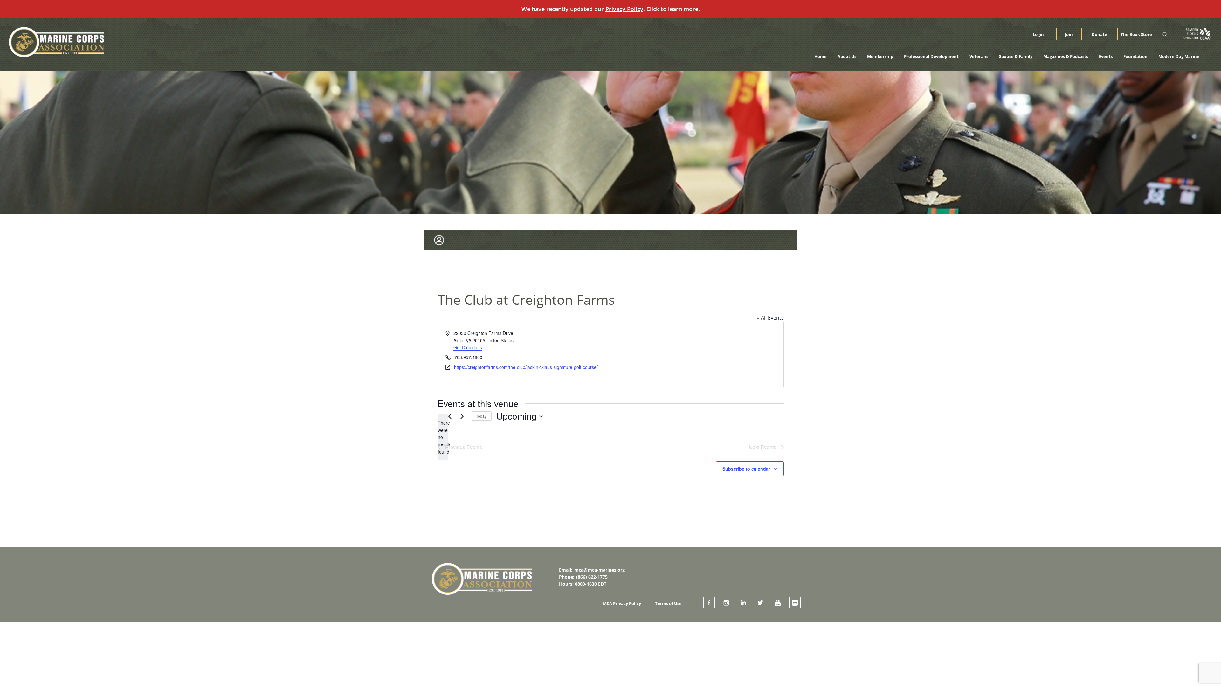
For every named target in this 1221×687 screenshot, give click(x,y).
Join (1069, 34)
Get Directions (467, 347)
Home (820, 56)
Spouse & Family (1015, 56)
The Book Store (1136, 34)
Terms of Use (668, 603)
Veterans (978, 56)
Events (1106, 56)
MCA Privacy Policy (622, 603)
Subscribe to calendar (746, 469)
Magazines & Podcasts (1065, 56)
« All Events (770, 317)
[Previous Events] (450, 416)
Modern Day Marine (1178, 56)
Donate (1099, 34)
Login (1038, 34)
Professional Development (931, 56)
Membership (880, 56)
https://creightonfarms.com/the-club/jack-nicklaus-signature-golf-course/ (526, 367)
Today (481, 416)
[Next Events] (462, 416)
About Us (847, 56)
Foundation (1135, 56)
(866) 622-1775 (592, 577)
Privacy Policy (624, 9)
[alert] (443, 437)
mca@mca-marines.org (599, 570)
